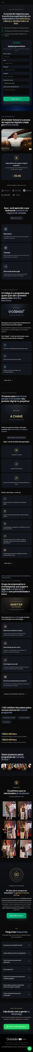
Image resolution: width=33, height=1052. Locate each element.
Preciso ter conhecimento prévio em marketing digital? (14, 977)
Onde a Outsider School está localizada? (12, 994)
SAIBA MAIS (8, 380)
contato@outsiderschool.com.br (9, 1046)
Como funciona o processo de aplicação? (12, 961)
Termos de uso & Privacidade (25, 1046)
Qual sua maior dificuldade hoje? (11, 86)
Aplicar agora (15, 99)
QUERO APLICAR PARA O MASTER (15, 694)
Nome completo (7, 53)
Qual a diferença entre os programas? (14, 953)
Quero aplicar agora (16, 915)
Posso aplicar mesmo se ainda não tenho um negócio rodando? (13, 986)
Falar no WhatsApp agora (17, 1026)
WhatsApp (5, 67)
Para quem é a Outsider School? (12, 945)
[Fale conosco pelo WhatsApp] (29, 1048)
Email (4, 60)
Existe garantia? (8, 969)
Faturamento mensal (8, 80)
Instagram (5, 73)
